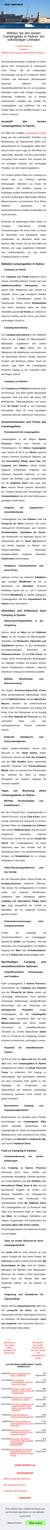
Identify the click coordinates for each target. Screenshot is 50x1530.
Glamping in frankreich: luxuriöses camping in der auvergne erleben (21, 1432)
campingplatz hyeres (35, 133)
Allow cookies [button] (35, 1523)
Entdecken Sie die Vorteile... (15, 1491)
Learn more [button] (25, 1516)
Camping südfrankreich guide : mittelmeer (20, 1374)
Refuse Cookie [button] (14, 1523)
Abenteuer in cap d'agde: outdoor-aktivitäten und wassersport (9, 1347)
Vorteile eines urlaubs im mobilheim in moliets (22, 1398)
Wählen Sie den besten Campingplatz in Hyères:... (24, 52)
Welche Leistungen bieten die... (17, 1478)
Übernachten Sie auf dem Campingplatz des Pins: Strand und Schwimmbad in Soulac (38, 1350)
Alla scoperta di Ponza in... (15, 1485)
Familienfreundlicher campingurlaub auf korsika (21, 1416)
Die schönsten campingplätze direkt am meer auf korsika (22, 1382)
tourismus (23, 49)
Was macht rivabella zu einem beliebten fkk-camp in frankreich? (22, 1423)
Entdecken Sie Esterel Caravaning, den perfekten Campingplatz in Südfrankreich (22, 1442)
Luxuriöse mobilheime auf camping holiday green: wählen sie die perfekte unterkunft (22, 1407)
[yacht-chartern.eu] (25, 14)
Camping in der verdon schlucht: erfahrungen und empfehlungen (22, 1391)
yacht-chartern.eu (24, 46)
